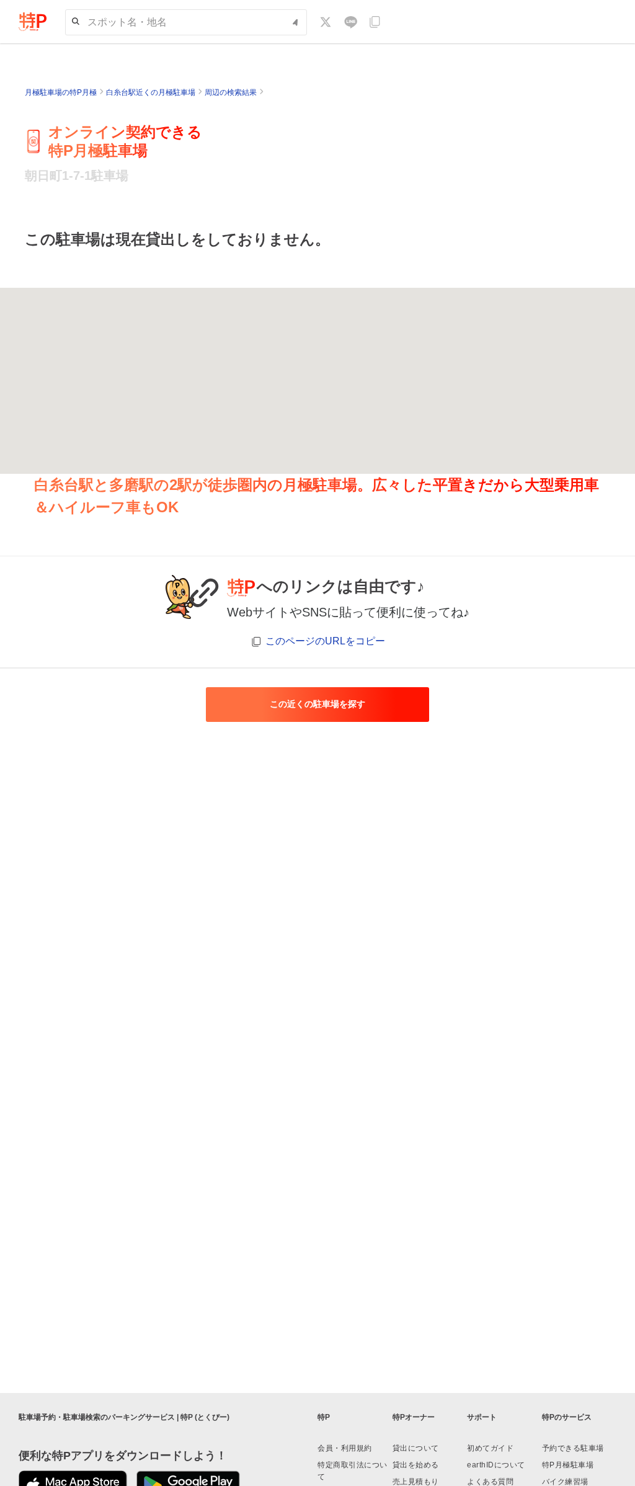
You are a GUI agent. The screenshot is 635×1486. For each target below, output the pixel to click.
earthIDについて (496, 1465)
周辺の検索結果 (231, 92)
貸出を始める (416, 1465)
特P (324, 1417)
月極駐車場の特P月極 (61, 92)
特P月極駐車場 (568, 1465)
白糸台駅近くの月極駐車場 (150, 92)
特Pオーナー (414, 1417)
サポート (482, 1417)
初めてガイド (490, 1448)
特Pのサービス (567, 1417)
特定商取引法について (353, 1471)
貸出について (416, 1448)
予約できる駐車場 (573, 1448)
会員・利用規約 (345, 1448)
